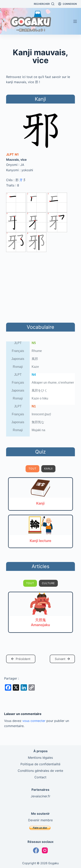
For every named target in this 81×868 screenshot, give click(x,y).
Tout (32, 468)
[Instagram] (45, 850)
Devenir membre (40, 820)
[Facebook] (36, 850)
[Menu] (75, 21)
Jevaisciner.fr (40, 796)
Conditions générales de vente (40, 771)
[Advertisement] (40, 286)
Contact (40, 777)
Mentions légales (40, 758)
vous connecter (33, 721)
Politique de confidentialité (40, 764)
